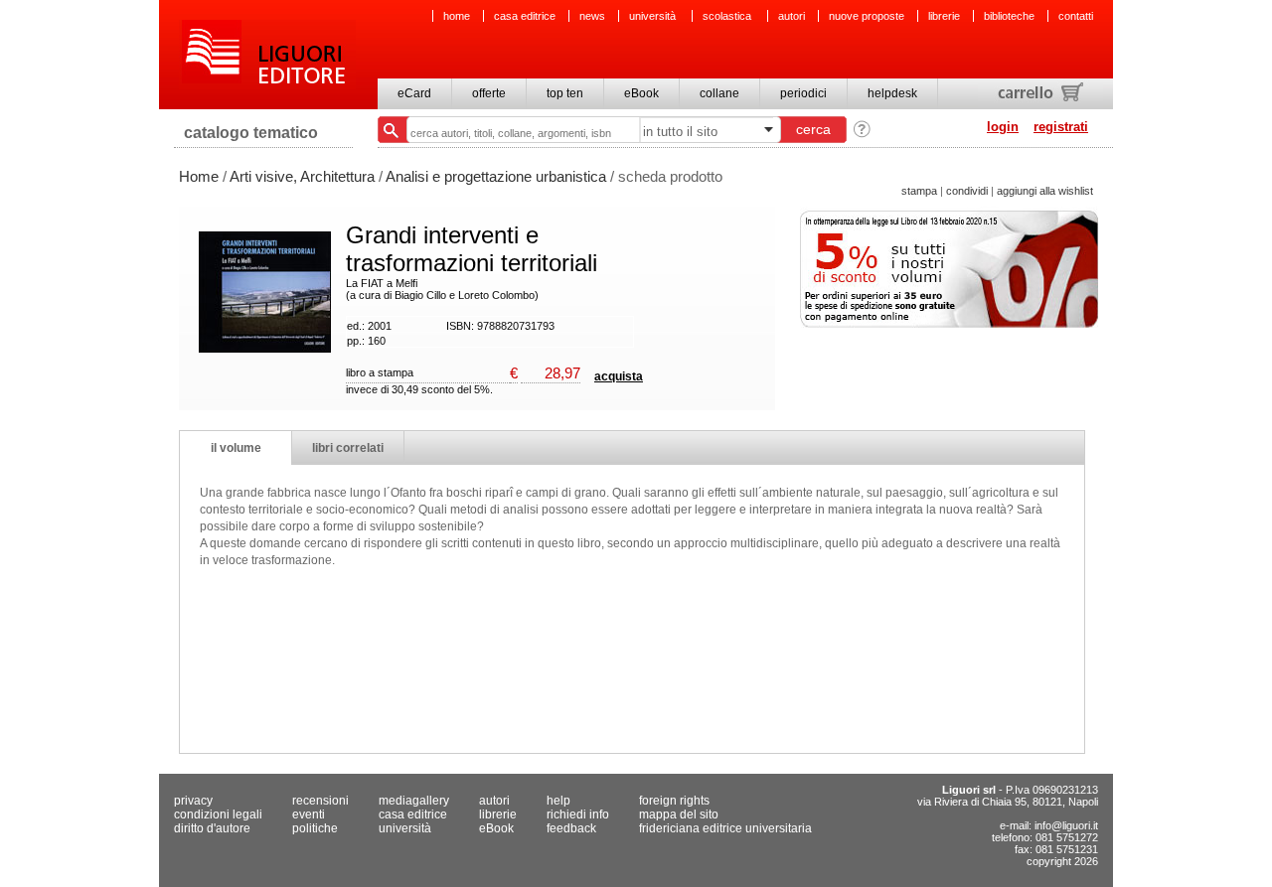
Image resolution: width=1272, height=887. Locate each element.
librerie (944, 16)
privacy (193, 801)
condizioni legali (218, 814)
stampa (919, 191)
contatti (1075, 16)
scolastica (728, 16)
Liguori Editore (267, 54)
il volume (236, 448)
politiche (315, 828)
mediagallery (414, 801)
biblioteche (1009, 16)
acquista (618, 376)
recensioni (320, 801)
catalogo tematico (251, 132)
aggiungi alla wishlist (1045, 191)
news (592, 16)
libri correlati (348, 448)
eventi (308, 814)
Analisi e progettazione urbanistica (496, 176)
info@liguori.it (1066, 825)
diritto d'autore (212, 828)
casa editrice (525, 16)
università (654, 16)
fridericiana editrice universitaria (725, 828)
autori (791, 16)
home (456, 16)
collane (719, 93)
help (558, 801)
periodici (803, 93)
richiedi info (578, 814)
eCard (414, 93)
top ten (565, 93)
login (1003, 126)
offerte (489, 93)
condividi (967, 191)
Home (199, 176)
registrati (1061, 126)
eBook (641, 93)
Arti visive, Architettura (302, 176)
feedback (571, 828)
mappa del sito (678, 814)
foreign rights (674, 801)
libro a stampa (379, 372)
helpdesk (892, 93)
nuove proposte (866, 16)
